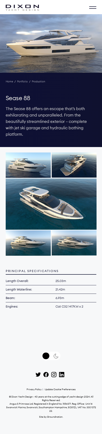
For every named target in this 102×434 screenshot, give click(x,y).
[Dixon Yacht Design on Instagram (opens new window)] (53, 374)
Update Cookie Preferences (60, 389)
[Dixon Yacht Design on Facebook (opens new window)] (46, 374)
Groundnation (55, 416)
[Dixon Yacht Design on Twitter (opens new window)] (38, 374)
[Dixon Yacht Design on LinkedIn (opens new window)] (61, 374)
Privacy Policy (34, 389)
